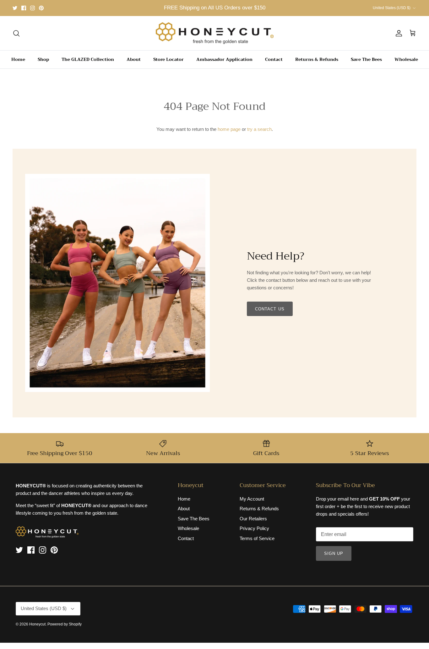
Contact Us (269, 309)
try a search (259, 129)
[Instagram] (32, 8)
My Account (252, 498)
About (134, 59)
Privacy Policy (254, 528)
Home (18, 59)
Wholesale (406, 59)
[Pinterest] (41, 8)
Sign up (333, 553)
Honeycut (37, 624)
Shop (43, 59)
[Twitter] (15, 8)
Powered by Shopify (64, 624)
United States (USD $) (391, 8)
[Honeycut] (215, 33)
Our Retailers (253, 518)
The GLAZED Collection (88, 59)
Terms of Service (257, 538)
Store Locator (168, 59)
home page (229, 129)
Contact (274, 59)
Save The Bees (366, 59)
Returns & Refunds (316, 59)
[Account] (398, 33)
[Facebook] (23, 8)
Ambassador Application (224, 59)
